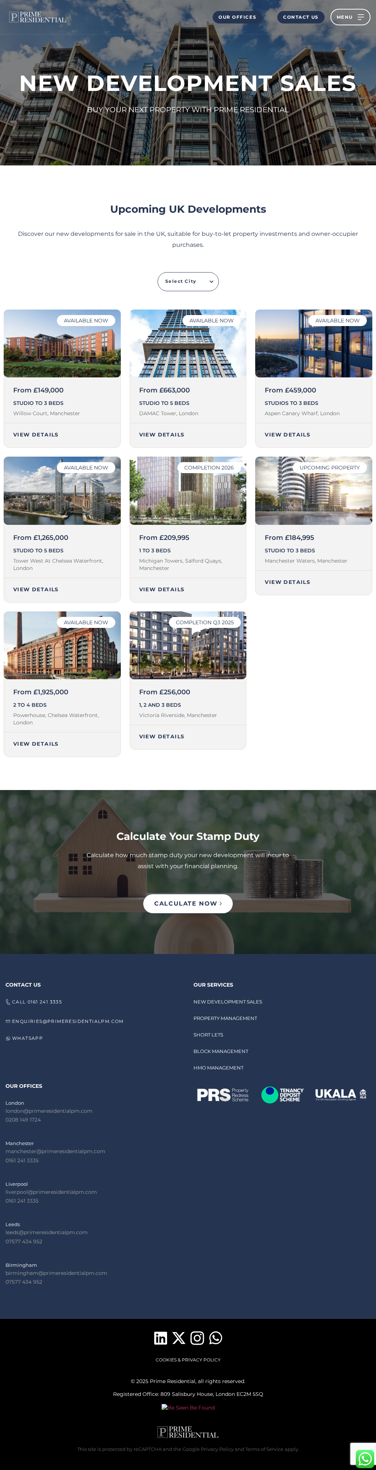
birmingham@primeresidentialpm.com (56, 1273)
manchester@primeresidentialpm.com (55, 1151)
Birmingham (21, 1265)
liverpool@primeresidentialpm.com (51, 1192)
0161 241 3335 (22, 1160)
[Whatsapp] (215, 1338)
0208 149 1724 (23, 1119)
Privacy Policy (217, 1449)
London (15, 1103)
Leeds (13, 1224)
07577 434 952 (24, 1241)
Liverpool (17, 1184)
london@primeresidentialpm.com (49, 1111)
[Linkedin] (160, 1338)
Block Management (221, 1051)
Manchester (20, 1143)
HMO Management (218, 1068)
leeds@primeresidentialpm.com (47, 1232)
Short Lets (208, 1035)
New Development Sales (228, 1002)
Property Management (225, 1018)
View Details (36, 434)
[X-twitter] (178, 1338)
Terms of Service (264, 1449)
